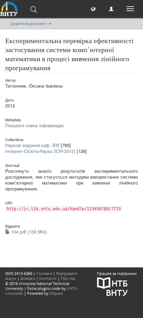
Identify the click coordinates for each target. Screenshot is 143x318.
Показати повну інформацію (34, 125)
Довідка (27, 278)
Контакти (48, 278)
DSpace (56, 293)
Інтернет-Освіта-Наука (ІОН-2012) (40, 151)
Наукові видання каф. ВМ (32, 145)
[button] (93, 8)
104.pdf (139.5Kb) (28, 231)
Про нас (68, 278)
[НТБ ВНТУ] (112, 286)
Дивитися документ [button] (29, 23)
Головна (44, 273)
